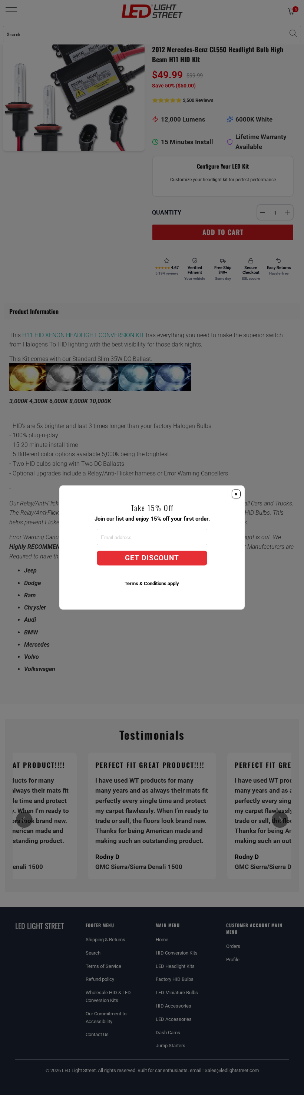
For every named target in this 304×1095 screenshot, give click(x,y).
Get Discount (152, 558)
